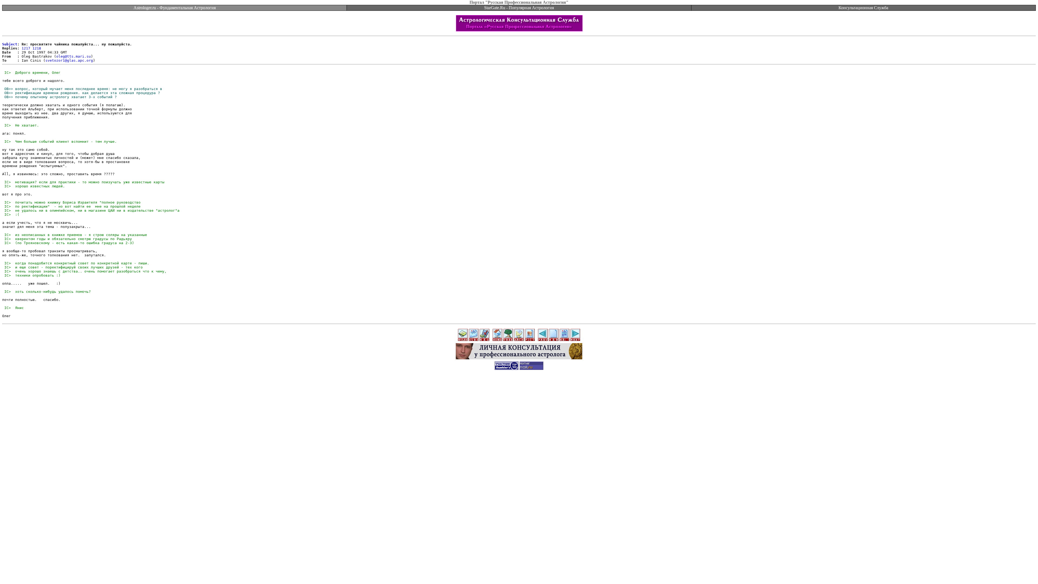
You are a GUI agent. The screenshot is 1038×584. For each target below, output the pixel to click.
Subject (9, 44)
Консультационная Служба (863, 7)
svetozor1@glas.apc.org (69, 60)
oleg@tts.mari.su (73, 56)
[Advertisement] (519, 386)
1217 (26, 48)
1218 (36, 48)
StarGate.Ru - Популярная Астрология (519, 7)
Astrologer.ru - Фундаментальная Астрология (175, 7)
